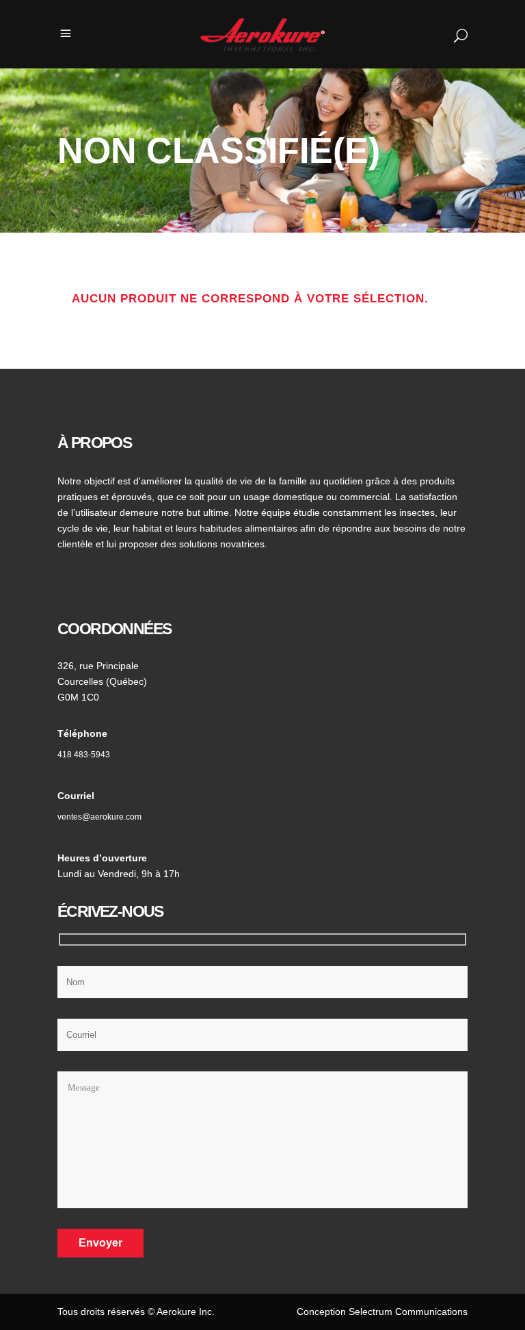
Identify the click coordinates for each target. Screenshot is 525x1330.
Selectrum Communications (408, 1311)
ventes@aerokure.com (99, 817)
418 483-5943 (83, 754)
